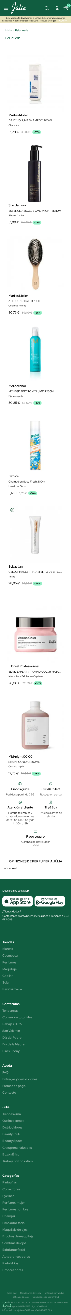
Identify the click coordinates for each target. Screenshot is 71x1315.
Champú (8, 1216)
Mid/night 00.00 (20, 756)
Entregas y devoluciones (19, 1079)
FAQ (5, 1072)
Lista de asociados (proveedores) (23, 693)
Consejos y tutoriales (17, 1017)
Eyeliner (8, 1196)
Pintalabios (10, 1263)
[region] (35, 657)
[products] (9, 1307)
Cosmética (10, 955)
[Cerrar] (63, 596)
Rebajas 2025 (12, 1024)
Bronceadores (12, 1270)
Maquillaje (9, 969)
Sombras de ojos (14, 1243)
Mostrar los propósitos (35, 714)
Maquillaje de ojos (14, 1229)
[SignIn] (57, 8)
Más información (26, 657)
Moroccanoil (17, 386)
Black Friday (11, 1051)
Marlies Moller (18, 115)
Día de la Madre (13, 1044)
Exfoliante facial (13, 1250)
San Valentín (11, 1031)
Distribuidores (12, 1127)
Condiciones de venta (30, 1293)
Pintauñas (9, 1182)
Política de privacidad (54, 1293)
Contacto (9, 1092)
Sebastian (15, 566)
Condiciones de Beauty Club (46, 1297)
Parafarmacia (12, 989)
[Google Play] (49, 901)
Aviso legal (12, 1293)
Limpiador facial (13, 1223)
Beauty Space (12, 1141)
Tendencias (10, 1010)
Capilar (7, 976)
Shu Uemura (17, 205)
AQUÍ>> (63, 20)
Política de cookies (20, 1297)
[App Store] (17, 901)
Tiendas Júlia (11, 1114)
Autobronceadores (16, 1256)
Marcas (7, 949)
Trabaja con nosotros (17, 1161)
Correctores (11, 1189)
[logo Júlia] (20, 8)
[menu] (5, 8)
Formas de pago (14, 1086)
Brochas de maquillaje (17, 1236)
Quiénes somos (13, 1121)
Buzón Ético (11, 1154)
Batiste (13, 476)
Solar (6, 982)
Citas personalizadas (17, 1148)
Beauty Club (11, 1134)
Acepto (35, 704)
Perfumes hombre (15, 1209)
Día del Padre (11, 1037)
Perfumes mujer (13, 1203)
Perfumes (9, 962)
